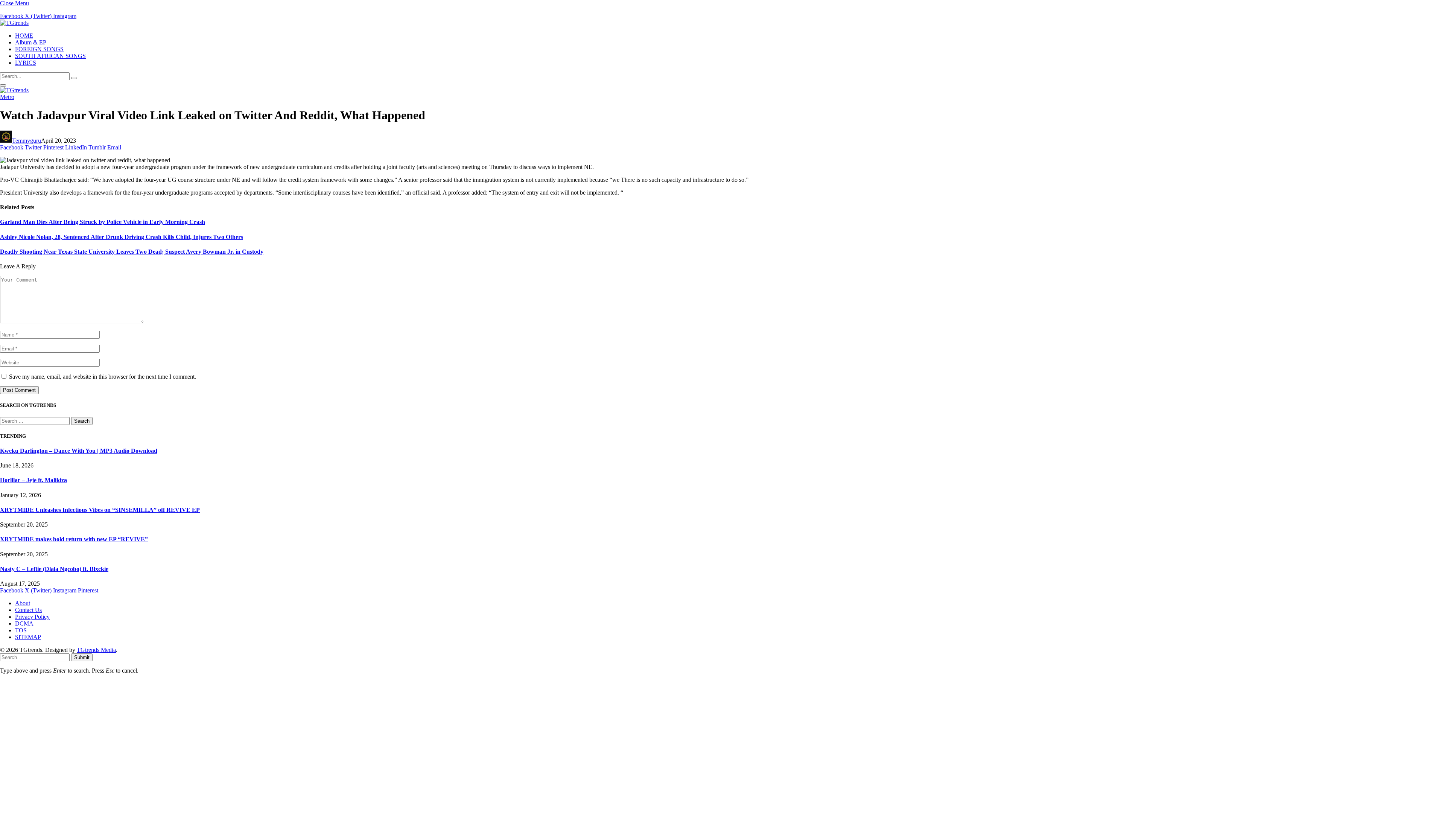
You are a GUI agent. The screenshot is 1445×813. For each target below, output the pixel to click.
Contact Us (28, 610)
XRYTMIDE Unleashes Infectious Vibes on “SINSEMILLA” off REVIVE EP (100, 510)
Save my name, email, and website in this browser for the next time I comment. (102, 376)
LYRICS (25, 62)
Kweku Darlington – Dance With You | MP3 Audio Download (78, 451)
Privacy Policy (32, 617)
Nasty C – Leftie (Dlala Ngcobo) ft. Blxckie (54, 569)
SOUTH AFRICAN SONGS (50, 56)
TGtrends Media (96, 650)
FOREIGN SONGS (39, 49)
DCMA (24, 623)
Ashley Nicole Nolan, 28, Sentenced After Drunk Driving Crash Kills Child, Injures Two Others (121, 237)
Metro (7, 97)
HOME (24, 35)
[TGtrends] (14, 23)
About (22, 603)
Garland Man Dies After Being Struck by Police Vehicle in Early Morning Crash (102, 222)
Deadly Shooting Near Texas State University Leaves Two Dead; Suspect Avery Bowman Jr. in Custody (131, 251)
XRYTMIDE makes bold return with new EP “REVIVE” (74, 539)
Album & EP (30, 42)
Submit (82, 657)
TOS (21, 630)
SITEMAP (28, 637)
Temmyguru (26, 140)
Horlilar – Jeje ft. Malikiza (33, 480)
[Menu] (3, 85)
